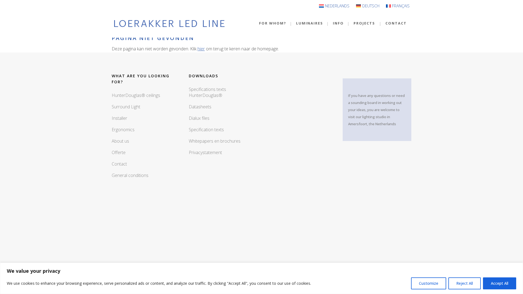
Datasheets (200, 107)
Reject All (464, 283)
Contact (396, 23)
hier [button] (201, 49)
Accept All (499, 283)
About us (120, 141)
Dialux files (199, 118)
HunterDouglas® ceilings (136, 95)
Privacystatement (205, 152)
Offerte (119, 152)
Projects (364, 23)
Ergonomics (123, 130)
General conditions (130, 175)
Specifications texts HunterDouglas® (207, 92)
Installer (119, 118)
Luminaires (309, 23)
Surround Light (126, 107)
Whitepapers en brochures (215, 141)
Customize (428, 283)
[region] (261, 278)
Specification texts (206, 130)
